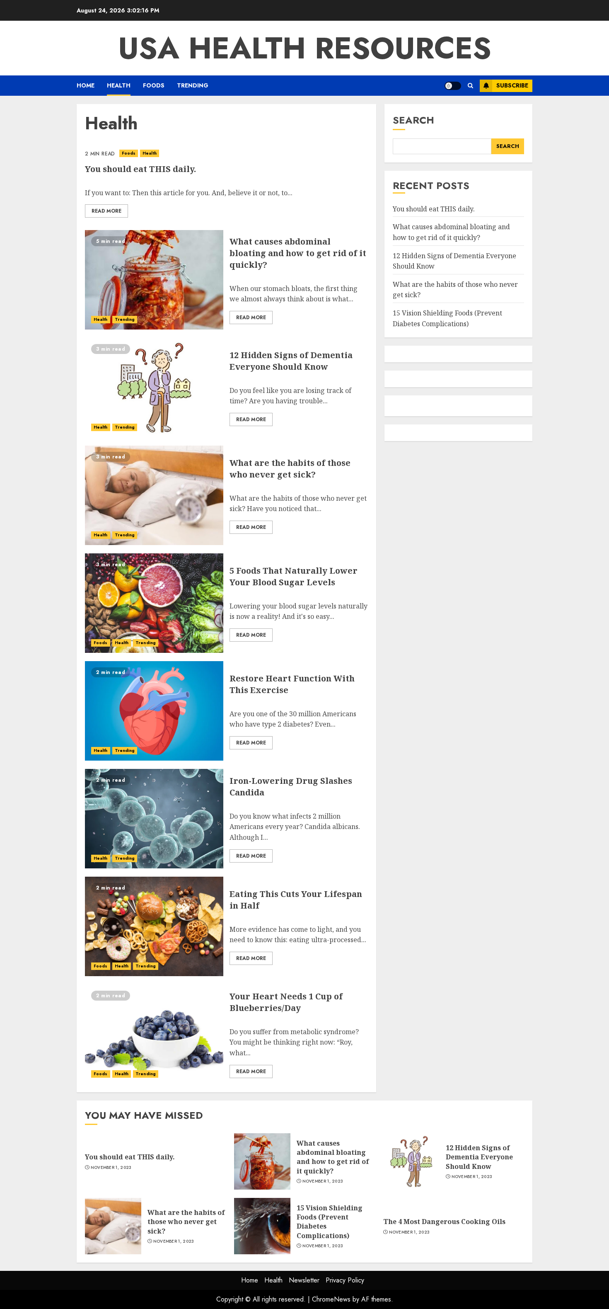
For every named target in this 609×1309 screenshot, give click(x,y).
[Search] (470, 86)
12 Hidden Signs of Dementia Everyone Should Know (291, 360)
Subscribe (512, 85)
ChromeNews (331, 1299)
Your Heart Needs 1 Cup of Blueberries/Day (286, 1002)
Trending (192, 85)
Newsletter (304, 1280)
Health (118, 85)
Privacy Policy (345, 1280)
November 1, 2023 (111, 1168)
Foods (153, 85)
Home (85, 85)
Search (413, 120)
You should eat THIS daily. (140, 169)
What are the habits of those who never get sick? (290, 468)
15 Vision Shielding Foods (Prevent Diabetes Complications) (447, 318)
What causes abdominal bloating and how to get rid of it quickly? (298, 253)
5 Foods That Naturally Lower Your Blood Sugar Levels (294, 576)
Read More (106, 211)
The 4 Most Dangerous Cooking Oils (444, 1221)
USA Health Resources (304, 48)
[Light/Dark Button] (453, 86)
